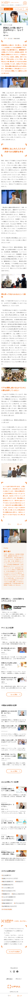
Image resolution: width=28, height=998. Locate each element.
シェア (20, 524)
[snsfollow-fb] (17, 971)
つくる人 (10, 38)
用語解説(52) (6, 894)
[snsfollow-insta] (14, 971)
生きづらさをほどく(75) (9, 890)
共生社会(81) (19, 881)
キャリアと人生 (18, 9)
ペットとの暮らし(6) (8, 887)
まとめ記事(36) (7, 875)
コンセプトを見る (14, 951)
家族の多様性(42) (7, 903)
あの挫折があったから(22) (10, 906)
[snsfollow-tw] (10, 971)
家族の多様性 (17, 38)
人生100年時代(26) (8, 900)
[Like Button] (5, 38)
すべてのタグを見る (7, 909)
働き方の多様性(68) (8, 881)
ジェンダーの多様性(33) (9, 897)
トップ (2, 12)
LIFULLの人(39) (19, 903)
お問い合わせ (9, 978)
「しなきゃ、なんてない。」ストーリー (10, 12)
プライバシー (19, 978)
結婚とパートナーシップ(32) (10, 878)
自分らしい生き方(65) (18, 894)
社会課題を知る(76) (8, 884)
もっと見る (14, 694)
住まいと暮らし (8, 9)
